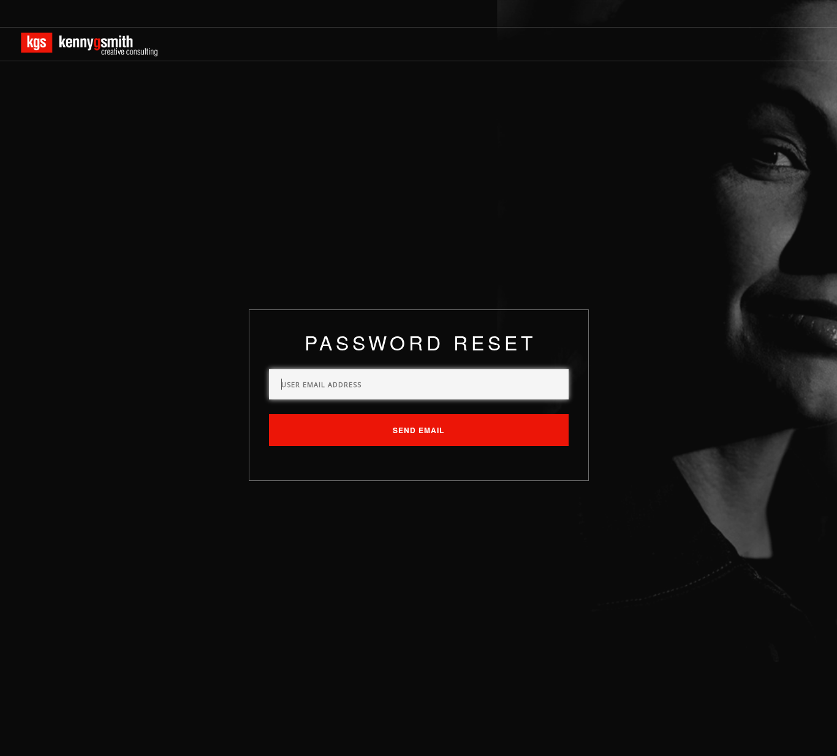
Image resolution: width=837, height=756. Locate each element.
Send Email (418, 430)
